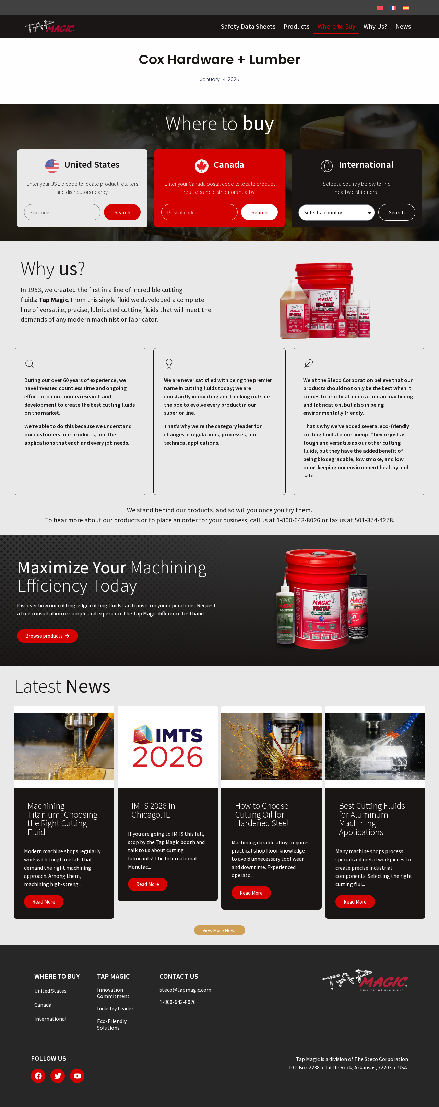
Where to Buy (336, 26)
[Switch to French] (392, 7)
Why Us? (375, 26)
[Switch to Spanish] (405, 7)
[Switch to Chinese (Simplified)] (379, 7)
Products (296, 26)
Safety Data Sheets (248, 26)
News (403, 26)
